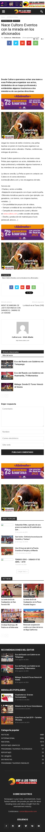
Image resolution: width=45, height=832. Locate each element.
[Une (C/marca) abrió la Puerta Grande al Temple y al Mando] (7, 551)
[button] (41, 11)
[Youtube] (38, 826)
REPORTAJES (6, 752)
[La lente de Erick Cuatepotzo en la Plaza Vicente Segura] (33, 591)
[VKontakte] (32, 826)
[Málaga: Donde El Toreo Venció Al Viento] (7, 387)
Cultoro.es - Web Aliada (12, 37)
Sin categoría (6, 756)
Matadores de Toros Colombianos (28, 706)
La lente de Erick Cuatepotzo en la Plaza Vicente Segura (32, 602)
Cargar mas (22, 571)
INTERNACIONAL (7, 21)
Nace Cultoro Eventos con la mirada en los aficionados (20, 278)
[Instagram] (12, 826)
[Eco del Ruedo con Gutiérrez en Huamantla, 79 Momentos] (7, 376)
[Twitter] (19, 826)
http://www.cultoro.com (22, 340)
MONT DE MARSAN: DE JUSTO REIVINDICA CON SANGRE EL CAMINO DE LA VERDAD (11, 309)
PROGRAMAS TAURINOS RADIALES (15, 763)
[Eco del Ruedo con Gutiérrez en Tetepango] (7, 364)
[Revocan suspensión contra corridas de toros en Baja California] (33, 616)
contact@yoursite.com (28, 811)
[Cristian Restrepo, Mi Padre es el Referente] (11, 616)
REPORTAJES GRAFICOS (10, 745)
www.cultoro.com (10, 214)
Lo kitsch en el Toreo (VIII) (33, 305)
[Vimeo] (25, 826)
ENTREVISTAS (6, 622)
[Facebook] (6, 826)
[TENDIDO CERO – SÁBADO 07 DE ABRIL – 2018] (7, 562)
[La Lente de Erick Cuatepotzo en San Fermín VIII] (11, 591)
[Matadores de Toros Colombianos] (7, 709)
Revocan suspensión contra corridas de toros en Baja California (33, 627)
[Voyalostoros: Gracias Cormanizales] (7, 698)
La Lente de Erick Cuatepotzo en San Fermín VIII (8, 602)
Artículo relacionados (11, 352)
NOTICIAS (16, 21)
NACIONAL (5, 742)
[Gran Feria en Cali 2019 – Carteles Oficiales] (7, 720)
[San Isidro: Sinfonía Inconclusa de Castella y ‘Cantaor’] (7, 540)
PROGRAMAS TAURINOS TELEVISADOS (16, 749)
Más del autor (8, 355)
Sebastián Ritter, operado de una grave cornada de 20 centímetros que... (28, 527)
